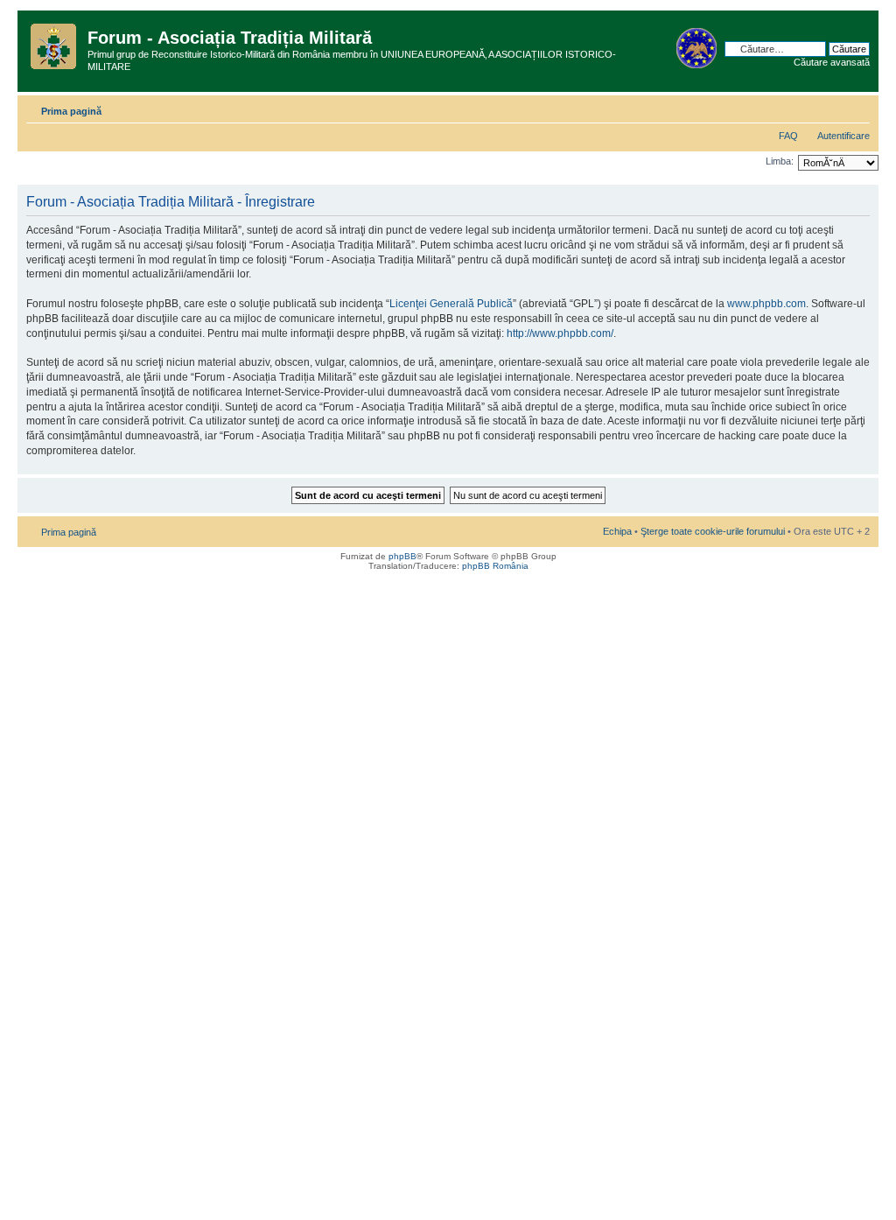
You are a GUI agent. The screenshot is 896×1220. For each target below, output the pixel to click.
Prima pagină (71, 111)
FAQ (788, 135)
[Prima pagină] (55, 43)
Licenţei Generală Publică (451, 304)
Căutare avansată (832, 62)
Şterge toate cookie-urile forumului (712, 531)
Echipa (617, 531)
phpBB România (495, 566)
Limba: (780, 161)
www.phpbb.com (766, 304)
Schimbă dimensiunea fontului (857, 108)
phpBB (402, 556)
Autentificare (843, 135)
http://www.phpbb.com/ (560, 333)
